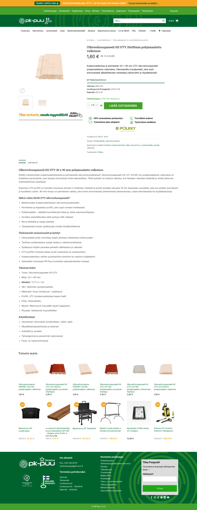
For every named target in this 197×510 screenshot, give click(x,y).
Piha (134, 31)
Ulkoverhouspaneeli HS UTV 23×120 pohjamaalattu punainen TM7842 (111, 388)
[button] (174, 11)
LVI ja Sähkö (123, 31)
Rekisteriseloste (108, 487)
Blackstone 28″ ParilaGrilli (84, 428)
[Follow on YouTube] (168, 497)
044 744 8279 (70, 463)
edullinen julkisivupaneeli (114, 145)
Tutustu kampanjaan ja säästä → (143, 3)
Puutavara (25, 31)
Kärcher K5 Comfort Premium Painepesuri (163, 429)
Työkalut (142, 31)
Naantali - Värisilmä (68, 489)
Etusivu (90, 40)
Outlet (153, 31)
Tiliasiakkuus (107, 11)
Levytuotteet (51, 31)
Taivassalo (64, 480)
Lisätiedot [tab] (33, 163)
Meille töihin (106, 475)
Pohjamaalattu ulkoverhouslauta (130, 40)
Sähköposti (148, 474)
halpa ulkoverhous (133, 145)
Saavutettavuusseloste (111, 490)
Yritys (87, 11)
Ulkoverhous (37, 31)
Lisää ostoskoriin (123, 105)
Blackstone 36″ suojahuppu (25, 429)
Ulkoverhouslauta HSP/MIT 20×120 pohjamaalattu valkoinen (30, 386)
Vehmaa (63, 477)
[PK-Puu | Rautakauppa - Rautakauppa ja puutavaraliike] (35, 21)
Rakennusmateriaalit (76, 31)
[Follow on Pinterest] (161, 497)
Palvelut (96, 11)
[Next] (78, 66)
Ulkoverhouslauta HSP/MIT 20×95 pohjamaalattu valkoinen (84, 386)
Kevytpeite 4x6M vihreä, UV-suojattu (138, 429)
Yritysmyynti (134, 11)
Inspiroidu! (121, 11)
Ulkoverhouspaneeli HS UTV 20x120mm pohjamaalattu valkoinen (165, 386)
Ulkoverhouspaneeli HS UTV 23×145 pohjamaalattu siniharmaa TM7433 (138, 388)
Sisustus (91, 31)
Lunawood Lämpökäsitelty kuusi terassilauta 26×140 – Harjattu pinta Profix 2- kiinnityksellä (58, 432)
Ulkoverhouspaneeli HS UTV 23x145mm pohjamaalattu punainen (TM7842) (57, 388)
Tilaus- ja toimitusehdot (111, 481)
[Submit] (163, 21)
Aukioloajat (106, 478)
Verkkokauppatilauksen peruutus (116, 463)
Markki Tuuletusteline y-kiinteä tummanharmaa (111, 429)
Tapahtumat (77, 11)
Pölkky (100, 152)
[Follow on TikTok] (158, 497)
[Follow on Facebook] (151, 497)
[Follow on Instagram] (155, 497)
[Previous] (23, 66)
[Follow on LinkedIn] (165, 497)
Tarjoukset (166, 31)
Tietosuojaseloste (109, 484)
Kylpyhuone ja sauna (107, 31)
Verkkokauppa (50, 11)
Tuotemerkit (64, 11)
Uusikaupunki (66, 483)
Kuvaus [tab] (22, 163)
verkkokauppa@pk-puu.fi (71, 466)
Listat (62, 31)
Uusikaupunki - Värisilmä (71, 486)
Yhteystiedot (147, 11)
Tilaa (160, 488)
